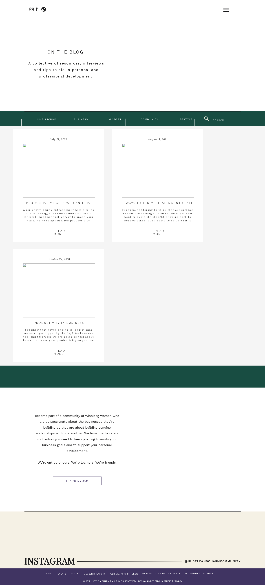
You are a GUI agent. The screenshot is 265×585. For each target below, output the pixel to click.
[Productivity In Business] (59, 290)
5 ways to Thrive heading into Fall (158, 203)
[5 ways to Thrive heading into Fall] (158, 171)
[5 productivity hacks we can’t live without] (59, 171)
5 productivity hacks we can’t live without (67, 203)
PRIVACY (177, 581)
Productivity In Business (59, 322)
